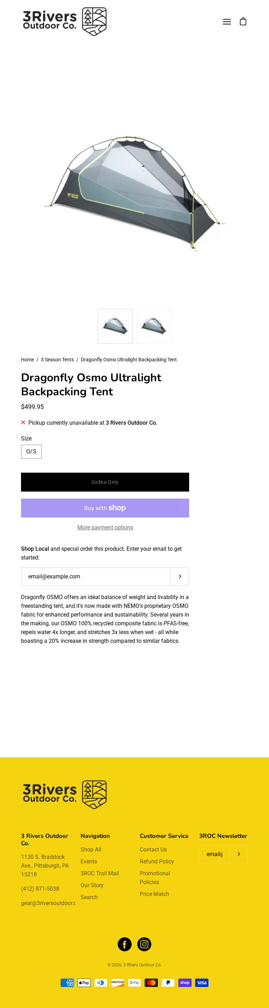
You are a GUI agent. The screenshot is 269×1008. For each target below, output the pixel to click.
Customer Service (164, 836)
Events (89, 861)
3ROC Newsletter (223, 836)
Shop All (91, 849)
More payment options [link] (105, 527)
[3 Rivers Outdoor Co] (65, 21)
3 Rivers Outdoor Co (142, 964)
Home (27, 359)
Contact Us (153, 849)
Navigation (95, 836)
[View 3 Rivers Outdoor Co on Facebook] (125, 944)
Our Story (92, 885)
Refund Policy (157, 861)
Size (26, 438)
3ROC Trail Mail (100, 873)
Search (89, 897)
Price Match (154, 894)
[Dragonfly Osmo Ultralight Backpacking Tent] (115, 326)
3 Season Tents (57, 359)
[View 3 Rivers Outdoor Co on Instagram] (144, 944)
